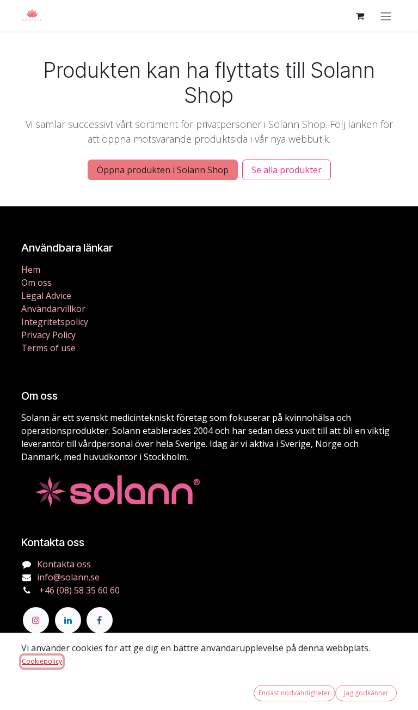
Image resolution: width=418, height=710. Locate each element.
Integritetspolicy (54, 322)
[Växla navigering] (386, 15)
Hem (30, 270)
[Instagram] (36, 620)
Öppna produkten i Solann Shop (163, 170)
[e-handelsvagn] (360, 16)
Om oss (36, 283)
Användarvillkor (53, 309)
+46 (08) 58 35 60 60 (78, 590)
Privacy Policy (48, 335)
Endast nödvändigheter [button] (294, 692)
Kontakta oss (64, 564)
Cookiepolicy (42, 661)
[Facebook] (100, 620)
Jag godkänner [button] (366, 692)
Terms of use (48, 348)
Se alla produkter (286, 170)
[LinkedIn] (68, 620)
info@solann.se (68, 577)
